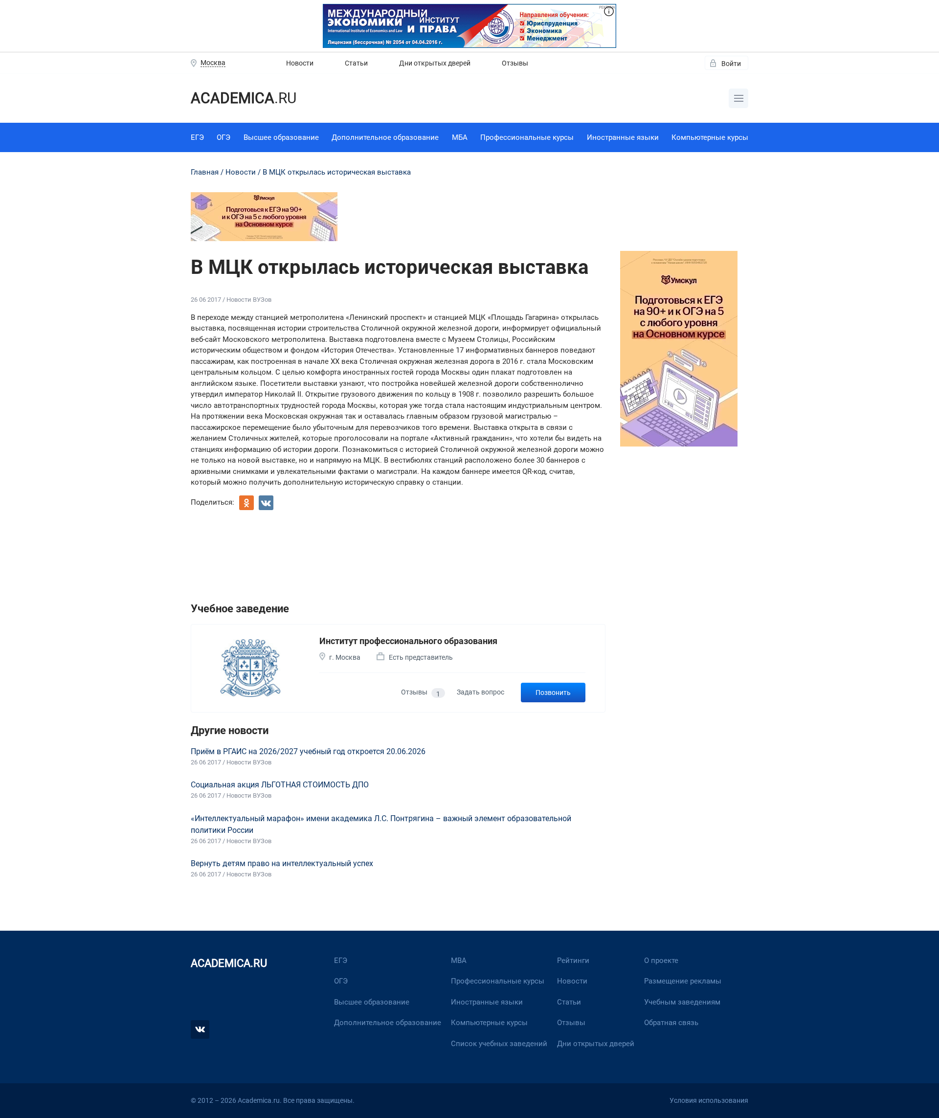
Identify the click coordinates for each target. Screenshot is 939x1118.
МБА (460, 137)
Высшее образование (281, 137)
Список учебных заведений (499, 1043)
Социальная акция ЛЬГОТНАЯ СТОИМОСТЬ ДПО (280, 784)
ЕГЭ (197, 137)
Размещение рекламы (682, 981)
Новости (299, 63)
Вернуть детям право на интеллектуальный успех (282, 863)
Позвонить (553, 692)
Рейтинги (573, 960)
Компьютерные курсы (709, 137)
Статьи (356, 63)
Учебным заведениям (682, 1002)
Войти (731, 63)
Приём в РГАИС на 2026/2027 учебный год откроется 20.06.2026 (308, 751)
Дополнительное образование (385, 137)
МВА (459, 960)
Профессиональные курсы (527, 137)
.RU (243, 98)
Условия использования (709, 1100)
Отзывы (515, 63)
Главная (205, 172)
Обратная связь (671, 1022)
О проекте (661, 960)
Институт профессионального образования (408, 641)
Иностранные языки (623, 137)
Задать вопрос (480, 692)
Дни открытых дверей (434, 63)
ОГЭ (223, 137)
